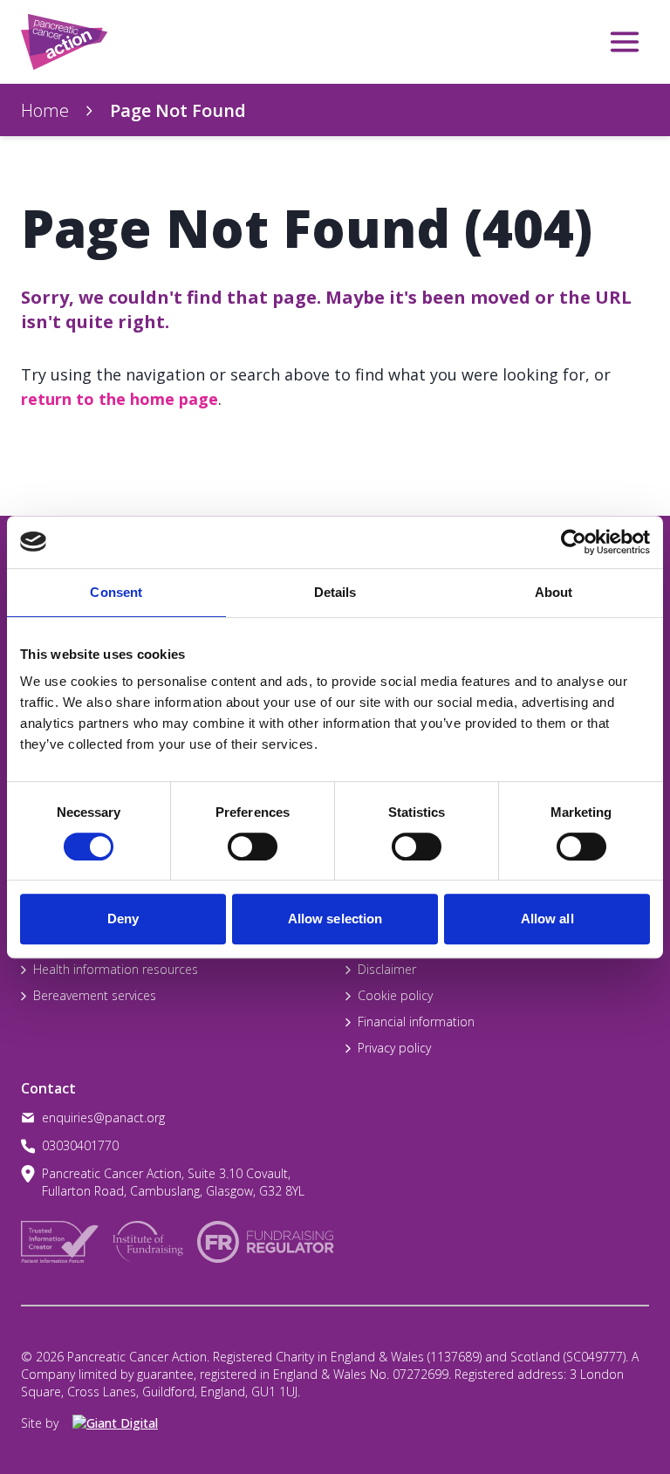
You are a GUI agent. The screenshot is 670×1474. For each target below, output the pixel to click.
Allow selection (335, 918)
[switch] (235, 840)
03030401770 (80, 1145)
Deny (123, 918)
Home (45, 110)
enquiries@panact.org (103, 1117)
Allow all (547, 918)
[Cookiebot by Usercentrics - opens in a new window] (573, 542)
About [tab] (554, 592)
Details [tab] (335, 592)
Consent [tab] (116, 592)
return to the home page (119, 398)
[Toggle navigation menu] (624, 42)
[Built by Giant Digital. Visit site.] (124, 1423)
